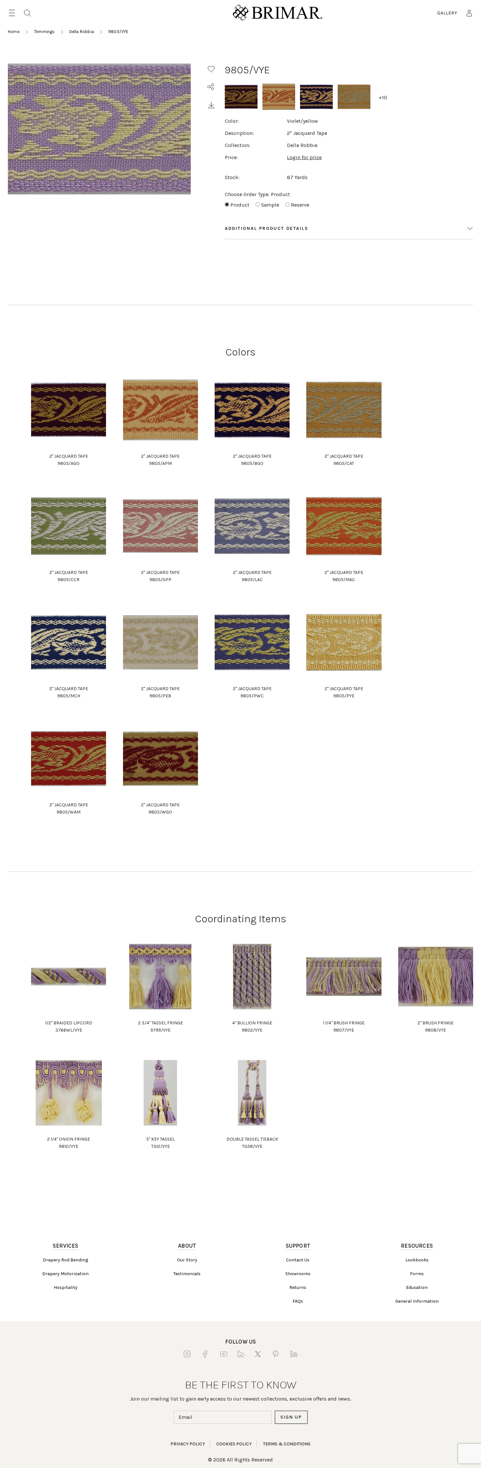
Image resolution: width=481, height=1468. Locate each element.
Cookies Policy (234, 1444)
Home (14, 31)
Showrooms (298, 1273)
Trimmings (44, 31)
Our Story (187, 1260)
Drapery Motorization (65, 1273)
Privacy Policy (187, 1444)
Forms (417, 1273)
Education (417, 1287)
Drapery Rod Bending (65, 1260)
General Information (417, 1301)
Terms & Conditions (287, 1444)
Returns (297, 1287)
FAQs (298, 1301)
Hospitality (66, 1287)
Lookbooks (417, 1260)
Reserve (300, 205)
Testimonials (187, 1273)
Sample (270, 205)
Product (239, 205)
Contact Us (298, 1260)
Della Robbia (81, 31)
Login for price (304, 157)
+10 (383, 97)
